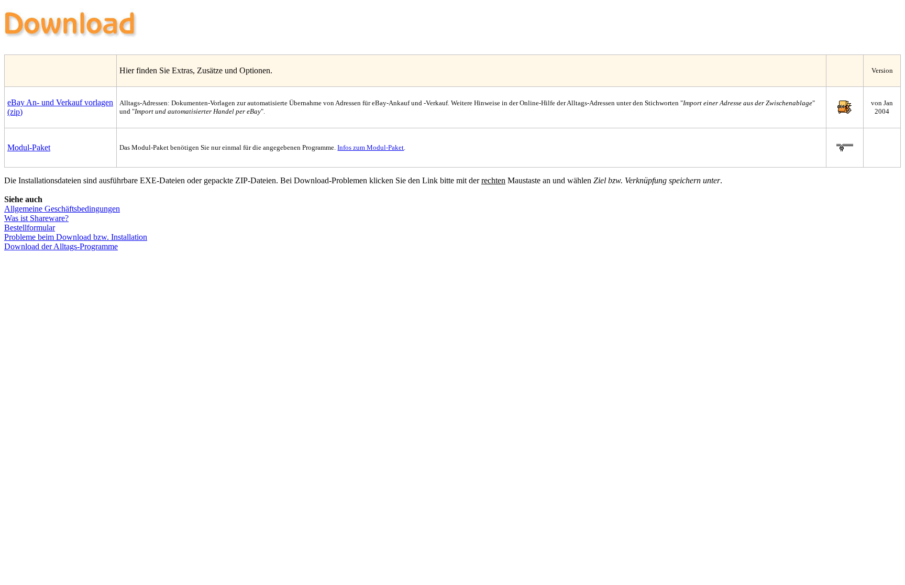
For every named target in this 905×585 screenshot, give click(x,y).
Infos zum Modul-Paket (370, 147)
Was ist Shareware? (36, 218)
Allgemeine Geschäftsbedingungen (62, 208)
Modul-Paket (28, 147)
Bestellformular (29, 227)
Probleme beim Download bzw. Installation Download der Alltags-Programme (75, 242)
